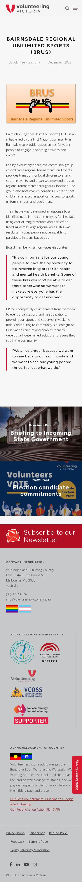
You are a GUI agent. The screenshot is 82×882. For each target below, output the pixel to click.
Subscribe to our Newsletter (49, 536)
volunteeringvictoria (26, 62)
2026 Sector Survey (77, 775)
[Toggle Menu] (75, 8)
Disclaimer (37, 833)
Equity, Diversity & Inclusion (30, 850)
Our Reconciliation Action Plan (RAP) (35, 809)
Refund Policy (58, 833)
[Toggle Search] (67, 8)
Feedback (17, 841)
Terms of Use (38, 841)
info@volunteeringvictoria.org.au (28, 599)
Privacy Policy (15, 833)
